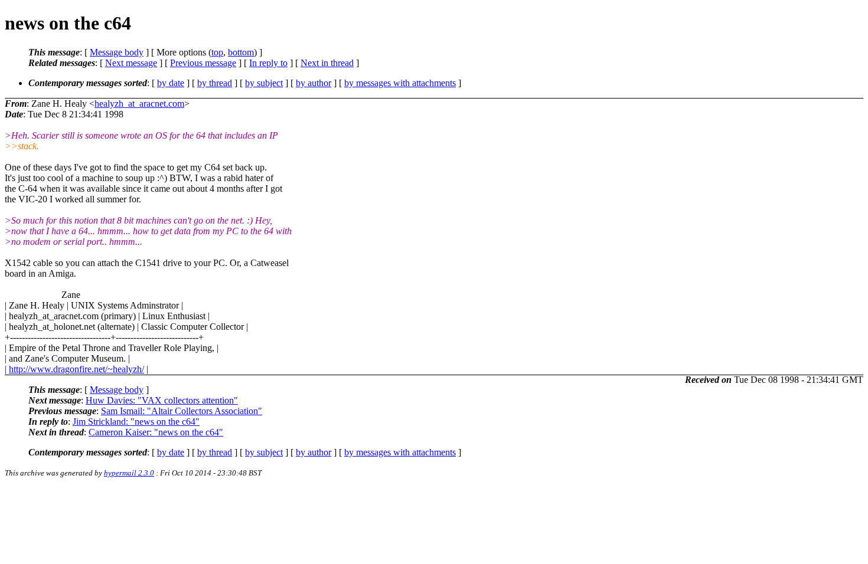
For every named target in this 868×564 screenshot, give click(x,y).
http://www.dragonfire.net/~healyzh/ (76, 369)
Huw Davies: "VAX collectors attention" (162, 400)
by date (170, 83)
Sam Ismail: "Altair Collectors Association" (181, 411)
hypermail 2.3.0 (129, 472)
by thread (214, 83)
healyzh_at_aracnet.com (139, 104)
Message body (116, 52)
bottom (241, 52)
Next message (131, 63)
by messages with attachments (400, 83)
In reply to (268, 63)
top (217, 52)
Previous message (203, 63)
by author (313, 83)
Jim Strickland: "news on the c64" (136, 422)
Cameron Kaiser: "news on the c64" (156, 432)
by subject (264, 83)
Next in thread (327, 63)
